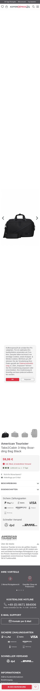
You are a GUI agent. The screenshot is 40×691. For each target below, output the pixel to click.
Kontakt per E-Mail (21, 621)
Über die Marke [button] (7, 544)
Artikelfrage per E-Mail (12, 477)
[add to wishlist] (35, 687)
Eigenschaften (9, 489)
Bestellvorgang (6, 680)
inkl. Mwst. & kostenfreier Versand (18, 464)
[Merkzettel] (3, 6)
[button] (3, 218)
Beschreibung (9, 483)
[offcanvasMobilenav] (37, 7)
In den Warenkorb (17, 687)
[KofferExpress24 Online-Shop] (19, 7)
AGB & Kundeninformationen (12, 677)
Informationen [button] (11, 672)
